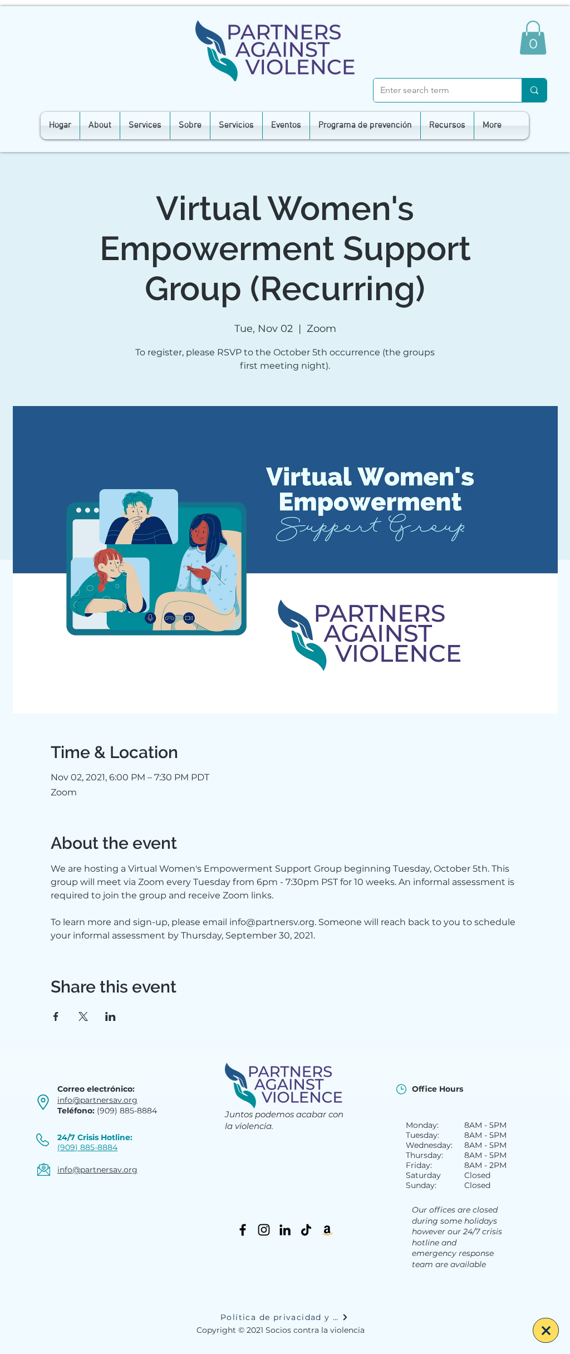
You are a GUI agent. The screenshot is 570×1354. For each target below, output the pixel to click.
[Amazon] (327, 1230)
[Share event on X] (83, 1016)
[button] (533, 38)
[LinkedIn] (285, 1230)
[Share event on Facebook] (56, 1016)
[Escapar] (546, 1330)
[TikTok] (306, 1230)
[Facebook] (242, 1230)
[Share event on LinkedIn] (110, 1016)
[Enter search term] (534, 90)
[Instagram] (264, 1230)
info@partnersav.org (97, 1100)
